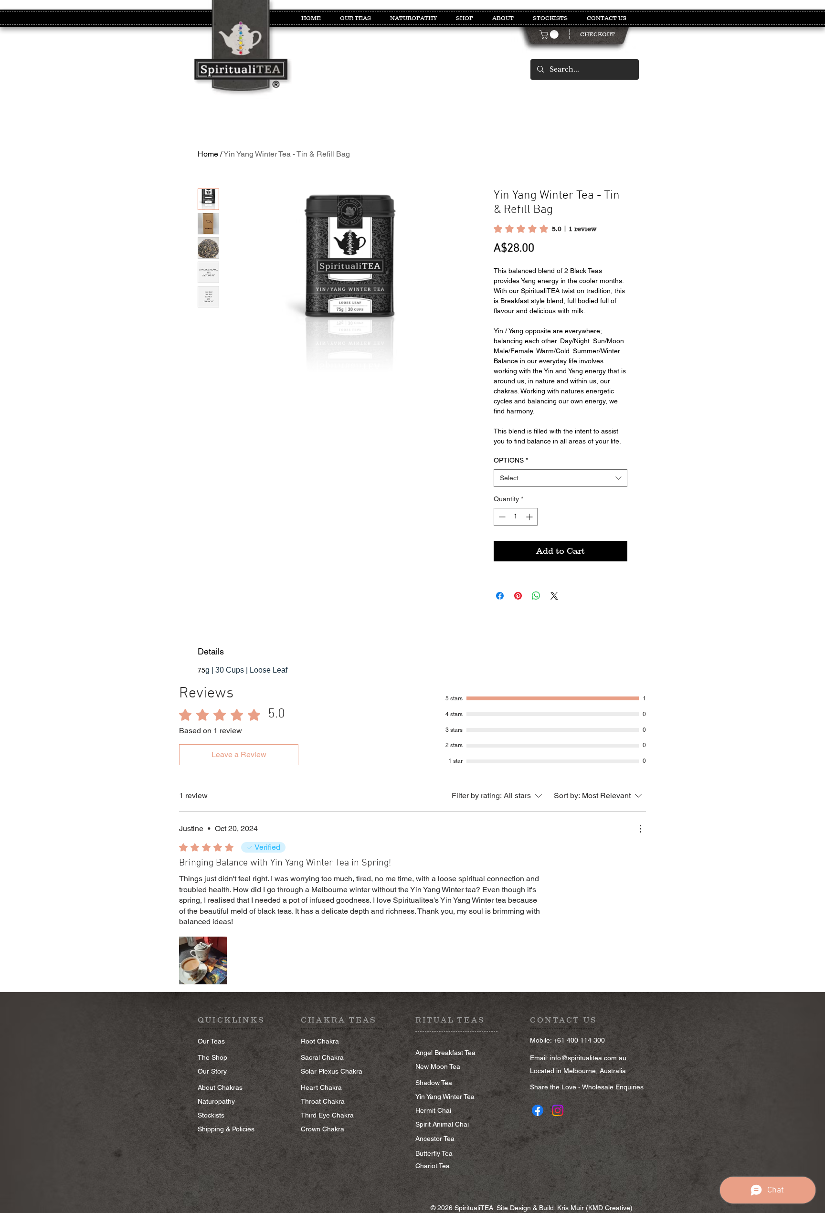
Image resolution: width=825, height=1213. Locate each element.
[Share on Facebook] (500, 595)
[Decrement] (501, 516)
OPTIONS (511, 460)
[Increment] (530, 516)
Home (208, 153)
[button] (550, 34)
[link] (545, 228)
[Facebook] (537, 1110)
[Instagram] (557, 1110)
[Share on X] (554, 595)
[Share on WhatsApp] (536, 595)
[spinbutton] (515, 516)
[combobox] (560, 478)
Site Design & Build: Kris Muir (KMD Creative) (565, 1208)
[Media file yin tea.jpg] (203, 960)
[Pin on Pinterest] (518, 595)
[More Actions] (640, 828)
